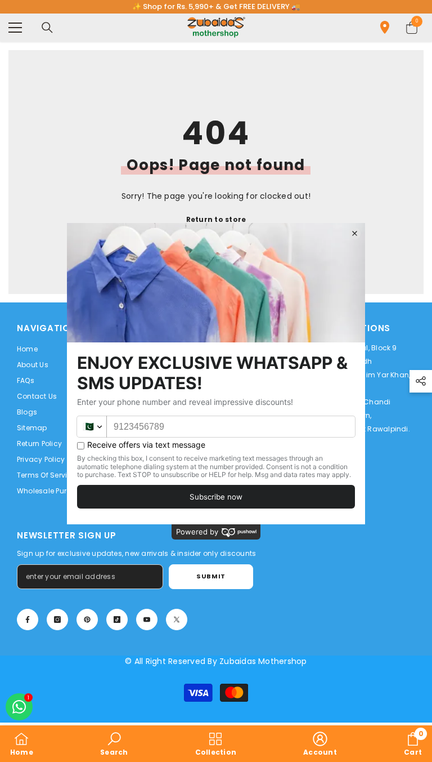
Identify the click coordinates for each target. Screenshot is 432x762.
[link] (114, 744)
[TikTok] (117, 619)
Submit (210, 576)
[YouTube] (147, 619)
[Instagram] (57, 619)
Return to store (216, 219)
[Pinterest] (87, 619)
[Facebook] (27, 619)
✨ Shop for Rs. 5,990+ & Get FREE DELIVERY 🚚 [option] (216, 6)
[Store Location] (385, 27)
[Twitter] (176, 619)
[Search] (47, 27)
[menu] (15, 27)
